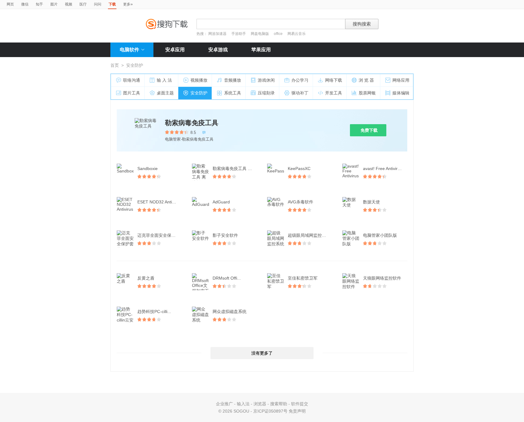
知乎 (39, 4)
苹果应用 (261, 49)
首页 (114, 65)
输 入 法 (164, 80)
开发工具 (333, 92)
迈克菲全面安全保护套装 (160, 235)
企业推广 (224, 403)
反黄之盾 (145, 278)
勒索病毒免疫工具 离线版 (235, 168)
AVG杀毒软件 (300, 201)
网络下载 (333, 80)
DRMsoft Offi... (227, 278)
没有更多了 (262, 353)
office (279, 34)
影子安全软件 (225, 235)
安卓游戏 (218, 49)
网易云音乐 (296, 34)
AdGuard (221, 201)
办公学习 (299, 80)
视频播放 (198, 80)
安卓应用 (175, 49)
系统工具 (232, 92)
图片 (54, 4)
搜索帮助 (278, 403)
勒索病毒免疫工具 (191, 123)
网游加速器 (217, 34)
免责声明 (297, 411)
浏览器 (260, 403)
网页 (10, 4)
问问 (97, 4)
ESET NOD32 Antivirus (159, 201)
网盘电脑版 (260, 34)
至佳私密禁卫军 (302, 278)
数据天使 (371, 201)
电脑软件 (129, 49)
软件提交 (299, 403)
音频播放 (232, 80)
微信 (25, 4)
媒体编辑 (400, 92)
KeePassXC (299, 168)
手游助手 (239, 34)
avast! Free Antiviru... (383, 168)
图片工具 (131, 92)
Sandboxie (147, 168)
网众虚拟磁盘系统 (230, 311)
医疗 (83, 4)
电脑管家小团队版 (380, 235)
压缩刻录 (266, 92)
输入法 (243, 403)
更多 (128, 4)
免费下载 (369, 130)
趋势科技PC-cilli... (154, 311)
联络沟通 (131, 80)
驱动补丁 (299, 92)
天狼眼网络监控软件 (382, 278)
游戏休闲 (266, 80)
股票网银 (367, 92)
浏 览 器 (366, 80)
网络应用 (400, 80)
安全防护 (198, 92)
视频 (68, 4)
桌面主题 (165, 92)
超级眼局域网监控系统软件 (310, 235)
